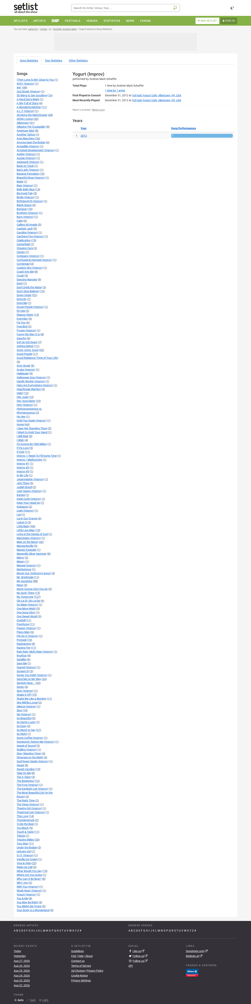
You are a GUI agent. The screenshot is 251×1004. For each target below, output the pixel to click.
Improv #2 (23, 467)
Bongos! (22, 209)
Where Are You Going (29, 874)
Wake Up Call (24, 867)
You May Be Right (27, 902)
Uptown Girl (24, 851)
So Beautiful (24, 718)
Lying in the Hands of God (32, 534)
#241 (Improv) (25, 83)
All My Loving (25, 118)
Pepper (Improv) (26, 628)
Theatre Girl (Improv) (29, 808)
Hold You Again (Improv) (31, 420)
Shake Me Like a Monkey (31, 698)
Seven (20, 686)
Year (83, 128)
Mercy (20, 557)
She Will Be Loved (27, 702)
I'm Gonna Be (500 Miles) (32, 444)
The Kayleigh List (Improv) (32, 788)
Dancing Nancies (27, 279)
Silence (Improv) (26, 706)
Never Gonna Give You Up (32, 589)
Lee (19, 514)
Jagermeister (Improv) (30, 479)
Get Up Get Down (27, 342)
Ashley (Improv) (26, 154)
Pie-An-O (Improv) (27, 636)
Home (20, 424)
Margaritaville (25, 545)
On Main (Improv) (27, 604)
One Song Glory (26, 612)
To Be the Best (25, 824)
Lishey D (22, 522)
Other (78, 60)
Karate (21, 495)
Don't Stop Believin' (28, 291)
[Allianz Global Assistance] (192, 972)
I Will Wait (22, 436)
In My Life (22, 475)
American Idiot (25, 130)
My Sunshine (24, 581)
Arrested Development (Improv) (36, 150)
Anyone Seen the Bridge (31, 142)
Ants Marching (26, 138)
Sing (19, 710)
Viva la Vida (24, 863)
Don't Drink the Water (29, 287)
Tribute (21, 835)
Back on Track (25, 165)
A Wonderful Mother (29, 107)
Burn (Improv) (25, 216)
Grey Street (23, 365)
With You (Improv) (28, 886)
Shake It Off (24, 694)
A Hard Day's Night (28, 99)
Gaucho (21, 338)
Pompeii (21, 639)
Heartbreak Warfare (29, 389)
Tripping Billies (25, 839)
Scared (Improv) (26, 667)
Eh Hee (21, 310)
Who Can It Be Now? (29, 878)
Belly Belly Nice (26, 189)
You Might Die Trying (29, 906)
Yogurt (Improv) (26, 894)
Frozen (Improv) (26, 330)
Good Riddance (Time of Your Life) (37, 357)
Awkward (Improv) (28, 162)
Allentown (23, 122)
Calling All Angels (27, 224)
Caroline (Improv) (27, 232)
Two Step (22, 843)
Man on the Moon (27, 542)
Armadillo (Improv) (28, 146)
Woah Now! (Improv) (29, 890)
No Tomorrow (25, 596)
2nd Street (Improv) (28, 91)
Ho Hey (21, 416)
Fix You (21, 322)
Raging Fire (23, 647)
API (130, 965)
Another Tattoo (26, 134)
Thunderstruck (26, 820)
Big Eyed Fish (25, 193)
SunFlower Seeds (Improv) (33, 761)
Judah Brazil (24, 487)
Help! (20, 393)
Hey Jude (22, 397)
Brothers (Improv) (27, 212)
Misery (21, 561)
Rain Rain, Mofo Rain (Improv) (35, 651)
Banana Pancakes (28, 173)
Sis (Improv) (24, 714)
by (115, 90)
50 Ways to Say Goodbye (32, 95)
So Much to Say (26, 730)
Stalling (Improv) (27, 749)
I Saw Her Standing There (32, 428)
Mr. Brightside (25, 577)
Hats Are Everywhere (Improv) (35, 385)
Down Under (24, 295)
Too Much (23, 827)
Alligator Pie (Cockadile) (31, 126)
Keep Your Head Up (28, 502)
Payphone (23, 624)
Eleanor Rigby (25, 314)
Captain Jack (25, 228)
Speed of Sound (26, 745)
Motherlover (24, 569)
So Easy (21, 726)
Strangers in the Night (30, 757)
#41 (19, 87)
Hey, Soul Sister (26, 401)
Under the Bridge (27, 847)
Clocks (21, 252)
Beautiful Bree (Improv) (31, 177)
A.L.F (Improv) (25, 111)
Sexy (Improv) (25, 690)
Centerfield (23, 244)
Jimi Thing (23, 483)
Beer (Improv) (25, 185)
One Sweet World (27, 616)
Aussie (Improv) (26, 158)
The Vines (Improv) (28, 804)
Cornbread (23, 263)
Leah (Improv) (25, 510)
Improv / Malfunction (29, 459)
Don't (20, 283)
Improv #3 (23, 471)
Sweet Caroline (26, 769)
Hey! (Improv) (25, 404)
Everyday (22, 318)
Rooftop (22, 655)
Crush (20, 275)
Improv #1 (23, 463)
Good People (24, 353)
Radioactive (24, 643)
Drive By (21, 299)
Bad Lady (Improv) (28, 169)
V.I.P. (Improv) (25, 855)
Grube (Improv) (26, 369)
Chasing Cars (25, 248)
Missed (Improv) (26, 565)
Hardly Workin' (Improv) (31, 381)
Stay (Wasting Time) (29, 753)
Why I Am (22, 882)
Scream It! (23, 671)
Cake (20, 220)
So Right (22, 733)
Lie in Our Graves (27, 518)
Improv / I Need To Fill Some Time (37, 455)
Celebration (24, 240)
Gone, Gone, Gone (27, 350)
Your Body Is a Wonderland (33, 910)
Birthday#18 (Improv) (30, 201)
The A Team (24, 777)
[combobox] (125, 8)
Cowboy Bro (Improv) (30, 267)
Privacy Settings (81, 980)
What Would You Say (29, 871)
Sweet (20, 765)
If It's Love (23, 448)
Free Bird (22, 326)
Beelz (20, 181)
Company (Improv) (28, 256)
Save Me (22, 663)
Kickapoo (22, 506)
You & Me (22, 898)
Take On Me (24, 773)
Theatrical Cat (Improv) (31, 812)
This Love (22, 816)
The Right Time (26, 800)
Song (29, 60)
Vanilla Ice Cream (27, 859)
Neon (20, 585)
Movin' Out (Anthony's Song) (34, 573)
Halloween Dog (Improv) (31, 377)
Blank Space (24, 205)
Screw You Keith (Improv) (32, 675)
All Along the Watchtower (32, 115)
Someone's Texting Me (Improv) (36, 741)
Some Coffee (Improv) (30, 737)
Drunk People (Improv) (30, 306)
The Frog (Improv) (28, 784)
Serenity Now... (26, 683)
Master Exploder (26, 549)
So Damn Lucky (26, 722)
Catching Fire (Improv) (30, 236)
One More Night (26, 608)
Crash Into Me (25, 271)
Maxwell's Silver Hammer (31, 553)
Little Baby (23, 526)
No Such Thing (25, 592)
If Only (21, 451)
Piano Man (23, 632)
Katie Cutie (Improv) (29, 498)
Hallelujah (23, 373)
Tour (53, 60)
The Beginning (25, 780)
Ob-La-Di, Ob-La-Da (28, 600)
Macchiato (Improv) (29, 538)
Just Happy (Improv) (29, 491)
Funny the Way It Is (28, 334)
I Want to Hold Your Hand (32, 432)
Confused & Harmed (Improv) (34, 259)
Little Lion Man (26, 530)
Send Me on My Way (29, 679)
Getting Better (25, 346)
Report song (98, 110)
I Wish (20, 440)
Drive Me (22, 303)
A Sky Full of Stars (27, 103)
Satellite (21, 659)
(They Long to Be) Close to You (35, 79)
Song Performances (183, 128)
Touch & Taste (25, 831)
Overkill (21, 620)
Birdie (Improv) (26, 197)
